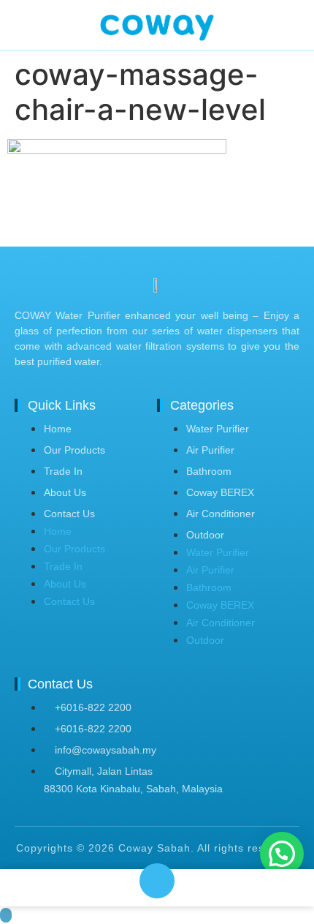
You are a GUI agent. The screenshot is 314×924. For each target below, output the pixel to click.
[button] (282, 854)
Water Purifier (217, 429)
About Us (65, 492)
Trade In (63, 471)
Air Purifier (210, 450)
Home (58, 429)
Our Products (74, 450)
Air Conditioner (220, 513)
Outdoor (205, 535)
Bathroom (208, 471)
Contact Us (69, 513)
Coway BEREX (220, 492)
